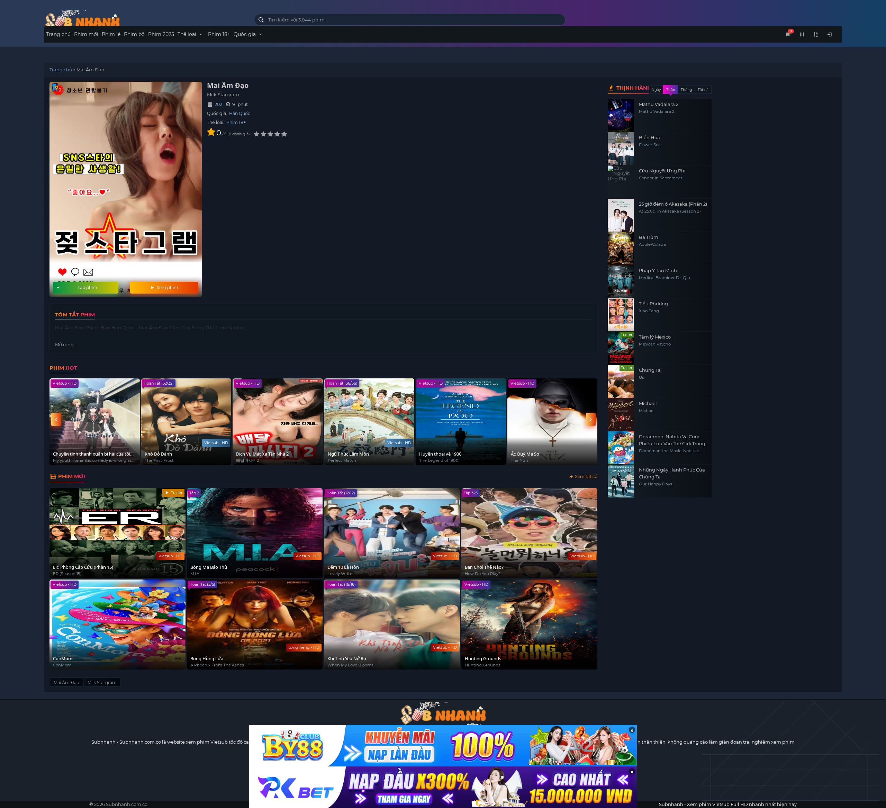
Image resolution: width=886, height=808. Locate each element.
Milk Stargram (102, 682)
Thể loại (188, 34)
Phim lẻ (111, 34)
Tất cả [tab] (703, 90)
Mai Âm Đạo (66, 682)
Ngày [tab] (656, 90)
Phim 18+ (219, 34)
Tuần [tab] (670, 90)
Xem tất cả (585, 476)
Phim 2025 (161, 34)
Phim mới (86, 34)
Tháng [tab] (686, 90)
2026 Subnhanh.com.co (120, 804)
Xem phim (166, 287)
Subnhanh (103, 742)
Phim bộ (134, 34)
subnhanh (144, 21)
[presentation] (56, 419)
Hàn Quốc (239, 113)
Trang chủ (58, 34)
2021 (219, 104)
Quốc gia (245, 34)
